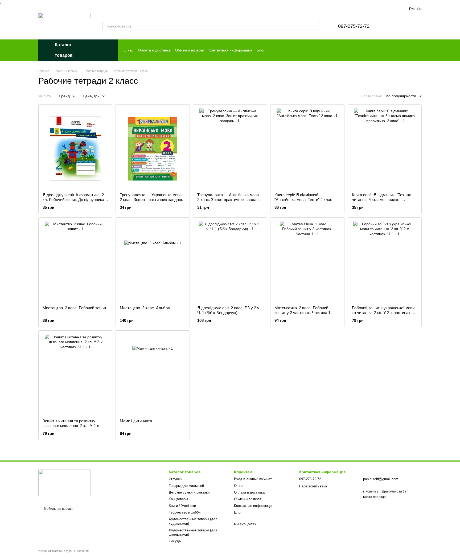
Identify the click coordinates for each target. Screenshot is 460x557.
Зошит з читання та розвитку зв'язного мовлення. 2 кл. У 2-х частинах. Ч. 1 (71, 426)
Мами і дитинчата (136, 421)
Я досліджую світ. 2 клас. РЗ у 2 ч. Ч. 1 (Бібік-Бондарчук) (228, 310)
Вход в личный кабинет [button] (253, 479)
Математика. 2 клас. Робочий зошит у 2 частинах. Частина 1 (302, 310)
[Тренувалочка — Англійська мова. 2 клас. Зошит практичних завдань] (230, 149)
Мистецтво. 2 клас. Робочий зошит (74, 308)
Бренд (64, 96)
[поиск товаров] (315, 26)
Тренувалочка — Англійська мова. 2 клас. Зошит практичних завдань (229, 197)
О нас (129, 50)
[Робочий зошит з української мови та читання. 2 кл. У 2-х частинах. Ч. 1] (384, 262)
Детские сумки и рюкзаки (189, 492)
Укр (419, 8)
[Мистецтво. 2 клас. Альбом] (152, 262)
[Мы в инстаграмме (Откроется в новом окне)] (402, 9)
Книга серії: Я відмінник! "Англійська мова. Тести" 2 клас (303, 197)
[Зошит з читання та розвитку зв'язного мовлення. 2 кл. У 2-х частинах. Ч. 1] (75, 375)
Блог (261, 50)
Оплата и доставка (154, 50)
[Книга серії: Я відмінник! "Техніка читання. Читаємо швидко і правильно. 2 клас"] (384, 149)
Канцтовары (178, 499)
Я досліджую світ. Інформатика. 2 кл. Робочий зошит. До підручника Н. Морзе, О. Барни (73, 200)
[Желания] (389, 26)
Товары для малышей (186, 486)
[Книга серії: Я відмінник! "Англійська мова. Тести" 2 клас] (307, 149)
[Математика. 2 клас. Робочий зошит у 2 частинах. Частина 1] (307, 262)
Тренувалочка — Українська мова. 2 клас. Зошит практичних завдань (151, 197)
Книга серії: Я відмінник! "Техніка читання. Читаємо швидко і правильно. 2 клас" (381, 200)
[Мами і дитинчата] (152, 375)
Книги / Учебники (182, 506)
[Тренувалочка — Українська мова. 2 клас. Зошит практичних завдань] (152, 149)
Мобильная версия (58, 509)
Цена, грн (91, 96)
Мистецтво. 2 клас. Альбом (145, 308)
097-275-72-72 (353, 26)
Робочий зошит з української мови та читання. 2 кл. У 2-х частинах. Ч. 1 (384, 313)
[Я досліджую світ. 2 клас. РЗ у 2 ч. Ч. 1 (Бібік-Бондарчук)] (230, 262)
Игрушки (175, 479)
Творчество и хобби (184, 512)
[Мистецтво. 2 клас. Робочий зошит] (75, 262)
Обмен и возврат (189, 50)
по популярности (401, 96)
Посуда (175, 541)
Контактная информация (230, 50)
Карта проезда (374, 497)
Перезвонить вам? (313, 486)
